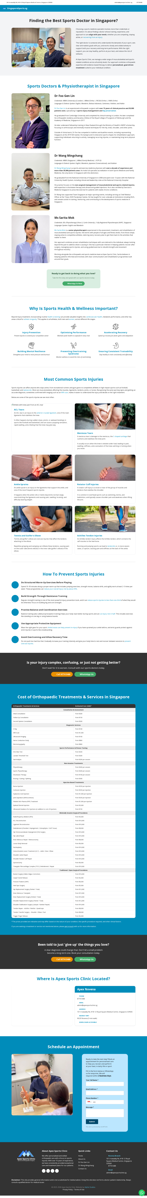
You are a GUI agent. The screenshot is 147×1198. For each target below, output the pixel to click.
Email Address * (92, 1089)
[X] (92, 96)
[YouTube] (87, 96)
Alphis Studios (90, 1187)
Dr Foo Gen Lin (60, 108)
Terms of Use (79, 1189)
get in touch (69, 926)
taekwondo (27, 390)
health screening (54, 317)
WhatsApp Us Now (74, 283)
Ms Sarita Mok (59, 230)
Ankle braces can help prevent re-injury (62, 627)
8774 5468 (81, 999)
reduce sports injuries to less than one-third (104, 600)
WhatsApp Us (86, 674)
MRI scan (64, 392)
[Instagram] (83, 96)
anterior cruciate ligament (46, 413)
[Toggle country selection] (89, 1102)
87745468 (139, 2)
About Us (81, 1159)
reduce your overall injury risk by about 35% (60, 589)
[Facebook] (78, 96)
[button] (142, 1193)
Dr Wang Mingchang (62, 168)
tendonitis (111, 546)
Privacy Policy (68, 1189)
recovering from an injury (92, 37)
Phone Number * (92, 1098)
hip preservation (109, 111)
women (71, 319)
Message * (90, 1107)
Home (80, 1156)
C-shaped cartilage (120, 436)
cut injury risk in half (107, 614)
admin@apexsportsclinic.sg (123, 2)
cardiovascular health (94, 317)
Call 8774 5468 (63, 674)
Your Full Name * (92, 1080)
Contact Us (82, 1169)
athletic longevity (30, 319)
